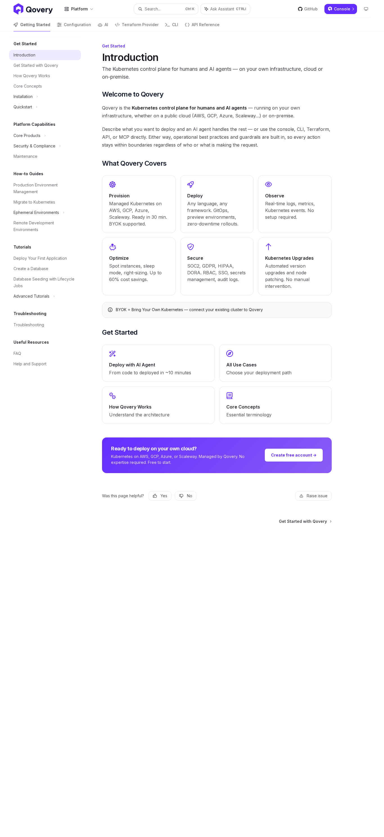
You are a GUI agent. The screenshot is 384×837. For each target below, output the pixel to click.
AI (106, 24)
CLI (175, 24)
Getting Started (35, 24)
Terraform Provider (140, 24)
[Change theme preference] (366, 8)
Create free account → (294, 455)
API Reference (206, 24)
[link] (139, 204)
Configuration (77, 24)
